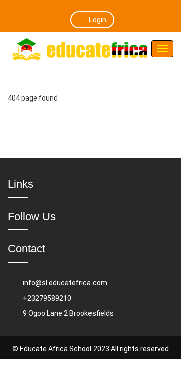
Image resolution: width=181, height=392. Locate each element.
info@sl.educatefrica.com (65, 283)
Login (97, 20)
